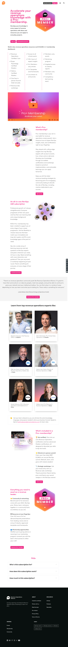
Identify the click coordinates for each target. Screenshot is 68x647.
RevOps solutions (48, 625)
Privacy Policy (35, 613)
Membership (10, 628)
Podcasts (49, 604)
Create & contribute (36, 600)
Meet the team (35, 607)
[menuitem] (36, 600)
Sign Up (55, 3)
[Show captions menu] (49, 120)
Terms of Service (36, 617)
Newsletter (49, 607)
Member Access (48, 3)
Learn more (39, 481)
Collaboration (38, 629)
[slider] (30, 120)
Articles (48, 600)
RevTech (56, 625)
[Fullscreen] (57, 120)
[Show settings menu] (55, 120)
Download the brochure (22, 41)
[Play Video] (9, 120)
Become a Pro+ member (33, 297)
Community (9, 632)
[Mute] (52, 120)
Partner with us (35, 604)
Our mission (35, 610)
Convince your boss (16, 272)
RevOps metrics (38, 625)
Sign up (13, 41)
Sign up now (39, 193)
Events (8, 625)
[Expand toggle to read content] (56, 564)
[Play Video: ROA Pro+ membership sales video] (33, 105)
